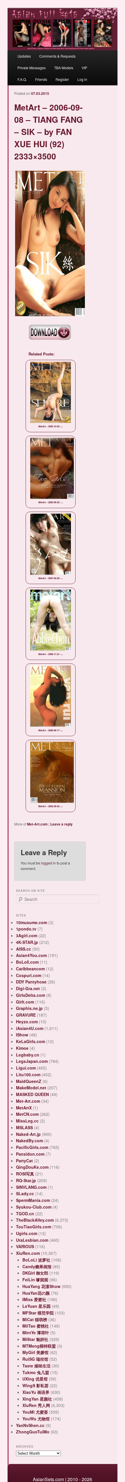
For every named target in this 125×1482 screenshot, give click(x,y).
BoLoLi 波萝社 (36, 1260)
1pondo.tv (26, 929)
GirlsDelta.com (30, 995)
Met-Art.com (37, 824)
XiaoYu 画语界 (35, 1392)
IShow (22, 1035)
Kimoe (22, 1048)
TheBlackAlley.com (35, 1220)
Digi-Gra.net (28, 988)
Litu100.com (28, 1074)
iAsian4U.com (29, 1028)
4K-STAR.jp (27, 942)
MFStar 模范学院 (38, 1313)
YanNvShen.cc (30, 1425)
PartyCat (24, 1160)
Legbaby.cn (27, 1055)
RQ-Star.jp (26, 1180)
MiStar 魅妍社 (35, 1339)
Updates (24, 56)
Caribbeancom (30, 969)
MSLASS (24, 1127)
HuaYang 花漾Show (41, 1286)
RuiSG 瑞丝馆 (35, 1359)
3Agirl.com (26, 935)
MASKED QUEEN (32, 1094)
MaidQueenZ (28, 1081)
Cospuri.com (28, 975)
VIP (84, 67)
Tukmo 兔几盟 (35, 1372)
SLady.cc (25, 1193)
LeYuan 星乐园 (36, 1306)
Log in (82, 79)
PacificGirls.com (32, 1147)
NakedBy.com (29, 1140)
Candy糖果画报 (36, 1266)
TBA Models (63, 67)
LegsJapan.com (32, 1061)
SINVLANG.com (31, 1187)
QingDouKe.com (32, 1167)
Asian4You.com (31, 955)
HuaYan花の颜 (36, 1293)
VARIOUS (25, 1246)
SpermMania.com (33, 1200)
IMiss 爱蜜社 (34, 1299)
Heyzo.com (27, 1021)
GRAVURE (26, 1015)
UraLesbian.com (32, 1240)
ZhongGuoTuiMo (32, 1432)
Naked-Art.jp (28, 1134)
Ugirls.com (26, 1233)
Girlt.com (25, 1002)
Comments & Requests (57, 56)
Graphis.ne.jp (29, 1008)
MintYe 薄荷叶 (35, 1332)
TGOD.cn (25, 1213)
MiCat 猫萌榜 (34, 1319)
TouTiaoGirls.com (33, 1227)
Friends (41, 79)
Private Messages (31, 67)
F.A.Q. (22, 79)
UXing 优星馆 (35, 1379)
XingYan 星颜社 (37, 1399)
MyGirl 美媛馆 (35, 1352)
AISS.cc (23, 949)
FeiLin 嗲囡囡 (35, 1279)
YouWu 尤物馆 (36, 1418)
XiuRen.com (28, 1253)
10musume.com (31, 922)
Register (62, 79)
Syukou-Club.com (33, 1207)
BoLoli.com (27, 962)
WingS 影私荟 (35, 1385)
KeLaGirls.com (30, 1041)
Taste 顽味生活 (36, 1366)
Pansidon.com (30, 1154)
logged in (48, 862)
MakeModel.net (31, 1087)
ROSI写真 (25, 1174)
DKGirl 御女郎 (35, 1273)
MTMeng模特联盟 (39, 1346)
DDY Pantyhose (31, 982)
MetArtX (24, 1108)
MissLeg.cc (27, 1121)
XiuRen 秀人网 (36, 1405)
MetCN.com (27, 1114)
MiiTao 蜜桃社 (35, 1326)
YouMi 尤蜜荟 (35, 1412)
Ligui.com (26, 1068)
